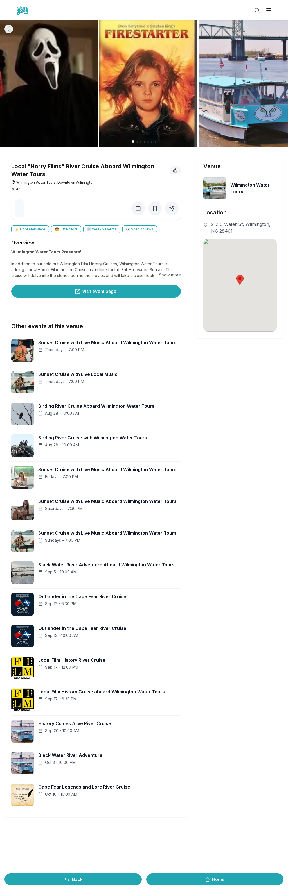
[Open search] (257, 10)
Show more (170, 275)
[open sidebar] (268, 10)
